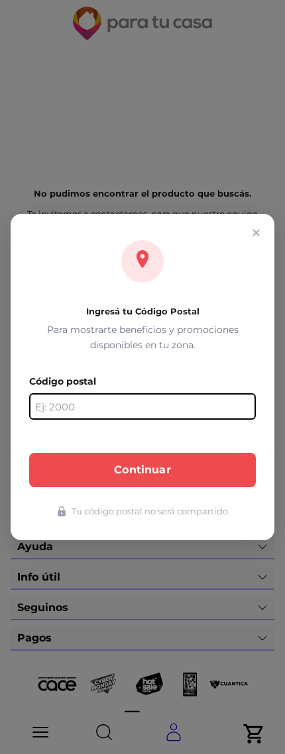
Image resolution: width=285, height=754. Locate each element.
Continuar (142, 469)
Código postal (62, 381)
